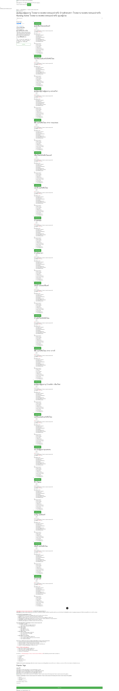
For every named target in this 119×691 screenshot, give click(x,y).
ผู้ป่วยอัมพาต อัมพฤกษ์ (20, 32)
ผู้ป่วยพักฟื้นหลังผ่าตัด (25, 35)
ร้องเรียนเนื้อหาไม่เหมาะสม (22, 680)
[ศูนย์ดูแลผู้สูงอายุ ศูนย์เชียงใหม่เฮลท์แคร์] (68, 21)
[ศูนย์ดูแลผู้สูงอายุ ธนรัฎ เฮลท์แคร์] (68, 510)
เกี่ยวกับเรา (20, 677)
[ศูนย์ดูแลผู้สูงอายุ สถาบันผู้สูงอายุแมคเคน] (68, 445)
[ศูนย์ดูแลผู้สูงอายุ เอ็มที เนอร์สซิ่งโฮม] (68, 541)
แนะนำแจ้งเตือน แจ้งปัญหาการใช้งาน (21, 681)
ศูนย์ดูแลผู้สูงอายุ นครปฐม (39, 670)
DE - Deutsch (27, 40)
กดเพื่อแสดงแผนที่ (9, 8)
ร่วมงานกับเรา (18, 683)
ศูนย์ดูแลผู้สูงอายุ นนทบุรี (37, 669)
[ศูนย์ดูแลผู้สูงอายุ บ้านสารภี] (68, 574)
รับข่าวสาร (59, 687)
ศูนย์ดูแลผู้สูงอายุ (19, 2)
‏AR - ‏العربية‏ (22, 40)
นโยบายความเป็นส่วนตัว (22, 678)
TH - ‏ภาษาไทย (19, 39)
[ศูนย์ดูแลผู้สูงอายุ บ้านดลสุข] (68, 216)
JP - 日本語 (23, 41)
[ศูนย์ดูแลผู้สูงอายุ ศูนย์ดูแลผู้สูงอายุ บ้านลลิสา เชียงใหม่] (68, 379)
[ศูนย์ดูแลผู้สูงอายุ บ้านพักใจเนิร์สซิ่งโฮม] (68, 313)
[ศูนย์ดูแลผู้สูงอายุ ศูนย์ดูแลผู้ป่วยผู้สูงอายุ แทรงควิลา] (68, 86)
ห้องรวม (22, 29)
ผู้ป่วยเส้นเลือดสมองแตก (21, 34)
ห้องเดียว (18, 29)
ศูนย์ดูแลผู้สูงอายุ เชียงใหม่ (37, 671)
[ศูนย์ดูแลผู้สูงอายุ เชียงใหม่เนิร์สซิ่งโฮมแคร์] (68, 150)
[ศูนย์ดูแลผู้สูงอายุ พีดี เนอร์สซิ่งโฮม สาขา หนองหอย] (68, 118)
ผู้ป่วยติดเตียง (28, 33)
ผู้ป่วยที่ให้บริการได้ (37, 34)
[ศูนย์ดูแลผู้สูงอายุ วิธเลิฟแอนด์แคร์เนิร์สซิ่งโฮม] (68, 54)
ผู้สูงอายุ (17, 9)
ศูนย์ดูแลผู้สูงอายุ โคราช (20, 672)
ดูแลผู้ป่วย (29, 2)
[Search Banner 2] (19, 10)
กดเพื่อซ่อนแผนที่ (2, 8)
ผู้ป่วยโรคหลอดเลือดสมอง (21, 33)
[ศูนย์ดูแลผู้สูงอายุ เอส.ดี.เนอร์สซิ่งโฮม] (68, 183)
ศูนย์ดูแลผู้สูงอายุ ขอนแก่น (28, 672)
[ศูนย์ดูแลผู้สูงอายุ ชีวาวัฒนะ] (68, 477)
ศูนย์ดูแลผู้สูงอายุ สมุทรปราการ (30, 670)
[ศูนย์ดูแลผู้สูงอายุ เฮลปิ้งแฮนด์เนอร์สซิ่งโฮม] (68, 412)
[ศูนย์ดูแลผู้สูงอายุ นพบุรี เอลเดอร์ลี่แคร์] (68, 281)
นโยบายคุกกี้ (20, 679)
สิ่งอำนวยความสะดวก (37, 43)
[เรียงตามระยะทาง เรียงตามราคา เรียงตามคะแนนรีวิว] (59, 18)
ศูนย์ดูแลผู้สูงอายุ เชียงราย (37, 672)
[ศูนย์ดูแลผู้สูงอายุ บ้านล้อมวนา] (68, 248)
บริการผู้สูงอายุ (25, 2)
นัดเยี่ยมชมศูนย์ (37, 23)
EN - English (25, 39)
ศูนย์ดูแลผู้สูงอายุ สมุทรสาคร (21, 671)
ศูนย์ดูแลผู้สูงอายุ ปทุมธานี (20, 670)
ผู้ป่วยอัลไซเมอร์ (27, 32)
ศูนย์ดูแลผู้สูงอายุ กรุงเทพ (29, 669)
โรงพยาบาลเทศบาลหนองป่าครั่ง (33, 9)
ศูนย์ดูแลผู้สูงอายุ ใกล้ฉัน (20, 669)
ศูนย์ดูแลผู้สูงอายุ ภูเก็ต (29, 671)
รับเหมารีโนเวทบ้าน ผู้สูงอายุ (35, 2)
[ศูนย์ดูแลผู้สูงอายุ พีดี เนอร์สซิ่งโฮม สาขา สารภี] (68, 346)
